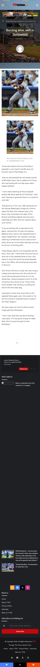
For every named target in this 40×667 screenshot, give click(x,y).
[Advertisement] (21, 580)
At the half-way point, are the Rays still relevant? (23, 21)
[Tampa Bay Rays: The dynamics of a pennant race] (8, 567)
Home (4, 599)
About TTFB (6, 602)
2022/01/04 (7, 364)
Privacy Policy (7, 606)
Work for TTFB (7, 613)
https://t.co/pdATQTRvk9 (12, 362)
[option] (20, 362)
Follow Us (23, 369)
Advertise (5, 609)
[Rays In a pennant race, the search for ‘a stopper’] (8, 465)
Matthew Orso (20, 55)
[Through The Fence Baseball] (20, 5)
